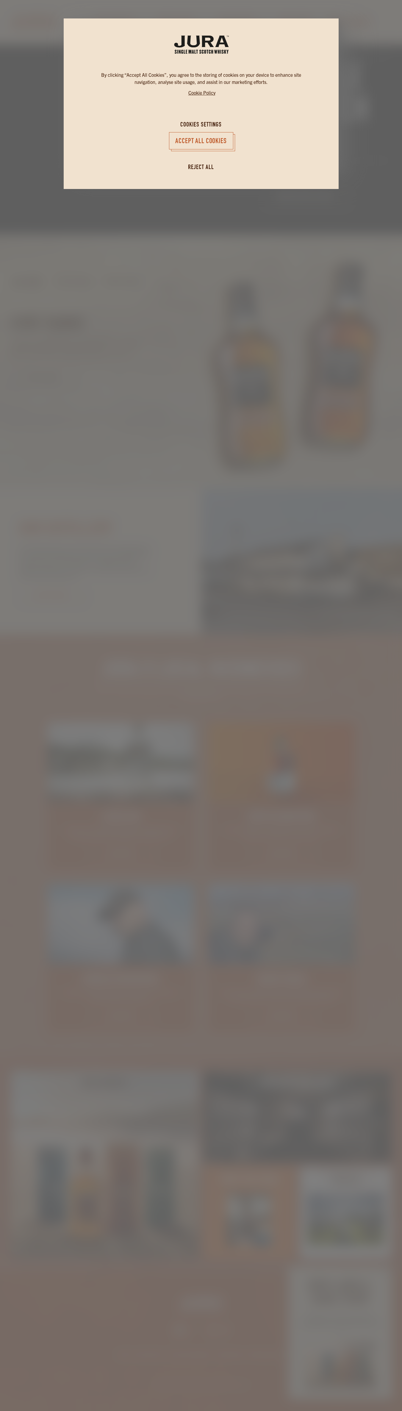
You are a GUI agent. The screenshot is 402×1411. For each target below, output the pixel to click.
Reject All (201, 167)
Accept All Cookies (200, 141)
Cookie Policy (201, 92)
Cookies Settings (201, 124)
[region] (201, 635)
